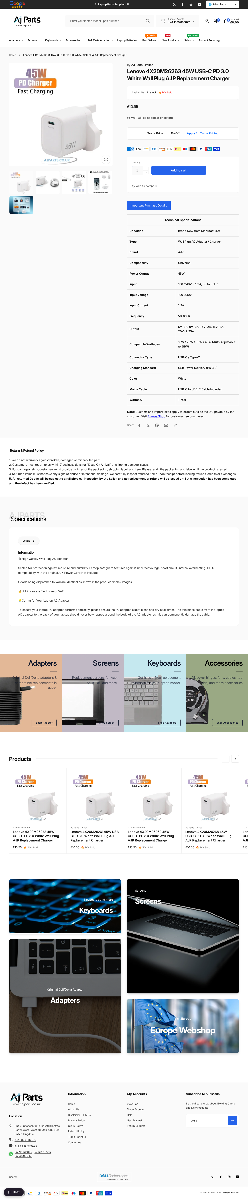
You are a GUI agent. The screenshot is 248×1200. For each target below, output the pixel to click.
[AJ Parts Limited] (26, 1106)
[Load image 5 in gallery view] (21, 205)
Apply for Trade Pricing (203, 133)
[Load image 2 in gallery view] (48, 183)
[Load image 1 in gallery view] (21, 183)
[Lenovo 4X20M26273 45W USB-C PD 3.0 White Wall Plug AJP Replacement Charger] (38, 815)
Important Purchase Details (149, 205)
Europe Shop (156, 416)
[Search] (147, 21)
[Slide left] (225, 759)
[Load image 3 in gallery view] (74, 183)
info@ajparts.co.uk (26, 1145)
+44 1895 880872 (25, 1139)
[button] (231, 21)
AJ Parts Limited (140, 65)
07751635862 (23, 1151)
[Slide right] (235, 759)
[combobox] (109, 21)
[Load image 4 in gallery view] (100, 183)
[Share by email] (166, 425)
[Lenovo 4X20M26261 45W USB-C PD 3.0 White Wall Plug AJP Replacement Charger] (95, 815)
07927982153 (23, 1155)
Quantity (136, 162)
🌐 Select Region (218, 4)
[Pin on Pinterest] (157, 425)
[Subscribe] (232, 1120)
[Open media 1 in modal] (61, 114)
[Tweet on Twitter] (148, 425)
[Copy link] (175, 425)
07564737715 (42, 1151)
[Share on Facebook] (139, 425)
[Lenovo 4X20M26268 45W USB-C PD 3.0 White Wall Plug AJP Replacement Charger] (210, 815)
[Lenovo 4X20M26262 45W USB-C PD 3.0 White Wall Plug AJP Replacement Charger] (153, 815)
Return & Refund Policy (27, 450)
